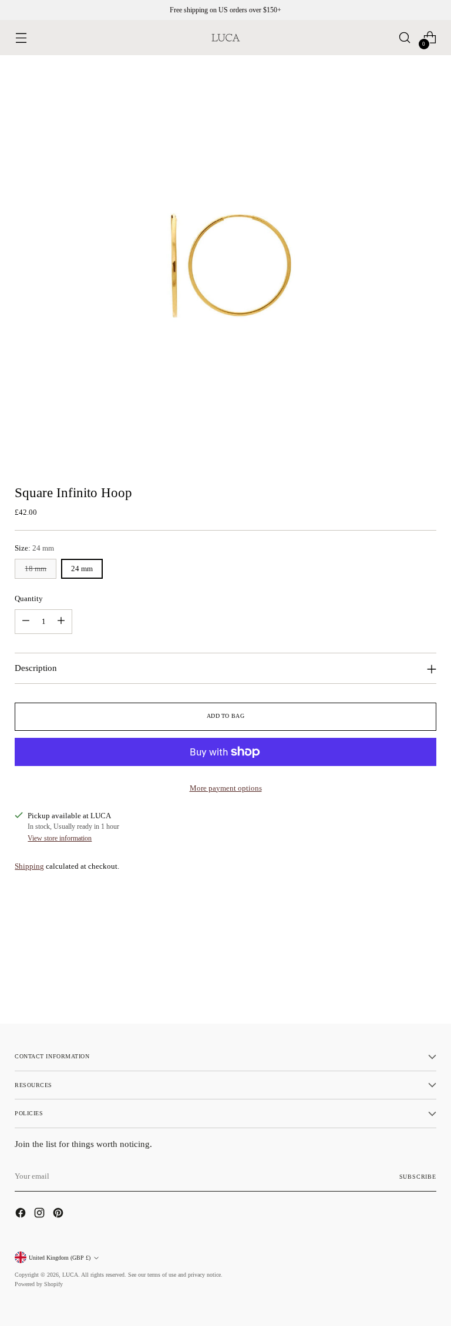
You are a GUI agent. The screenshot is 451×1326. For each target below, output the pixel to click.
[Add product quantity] (61, 621)
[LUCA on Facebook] (22, 1214)
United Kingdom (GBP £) (59, 1257)
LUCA (70, 1274)
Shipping (29, 866)
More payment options (226, 788)
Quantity (29, 598)
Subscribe (417, 1176)
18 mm (35, 568)
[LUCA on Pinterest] (59, 1214)
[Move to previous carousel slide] (399, 984)
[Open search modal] (405, 38)
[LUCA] (225, 37)
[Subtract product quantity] (25, 621)
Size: (34, 548)
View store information (60, 838)
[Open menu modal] (21, 38)
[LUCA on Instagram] (40, 1214)
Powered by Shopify (39, 1284)
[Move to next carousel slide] (426, 983)
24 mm (82, 568)
